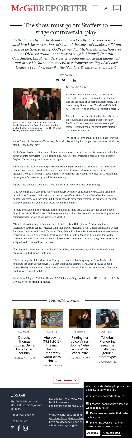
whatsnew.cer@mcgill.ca (64, 425)
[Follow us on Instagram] (25, 429)
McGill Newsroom (59, 402)
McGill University (21, 405)
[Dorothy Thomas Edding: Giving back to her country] (24, 318)
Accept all (93, 432)
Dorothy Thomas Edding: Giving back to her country (24, 345)
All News (23, 331)
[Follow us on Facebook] (18, 429)
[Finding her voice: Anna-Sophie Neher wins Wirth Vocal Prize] (80, 318)
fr (95, 8)
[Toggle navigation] (117, 8)
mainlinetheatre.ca (41, 281)
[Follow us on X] (13, 427)
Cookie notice (19, 421)
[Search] (105, 8)
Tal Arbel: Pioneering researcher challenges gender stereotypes (108, 347)
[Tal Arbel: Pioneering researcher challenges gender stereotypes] (107, 318)
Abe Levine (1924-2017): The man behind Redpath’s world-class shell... (52, 349)
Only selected (111, 432)
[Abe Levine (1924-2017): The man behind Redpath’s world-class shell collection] (52, 318)
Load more (64, 380)
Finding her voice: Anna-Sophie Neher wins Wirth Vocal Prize (80, 345)
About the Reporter (22, 414)
